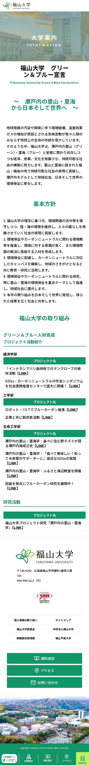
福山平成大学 (63, 638)
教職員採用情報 (26, 638)
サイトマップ (63, 620)
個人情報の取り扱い (25, 620)
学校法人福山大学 (63, 629)
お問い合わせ (47, 682)
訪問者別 (28, 760)
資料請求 (48, 658)
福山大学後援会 (26, 629)
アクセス (47, 670)
